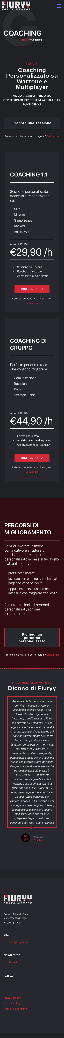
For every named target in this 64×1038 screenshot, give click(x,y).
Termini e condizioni (15, 1008)
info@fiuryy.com (18, 942)
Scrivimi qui (53, 136)
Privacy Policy (12, 997)
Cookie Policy (11, 1003)
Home (25, 39)
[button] (3, 777)
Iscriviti (13, 962)
